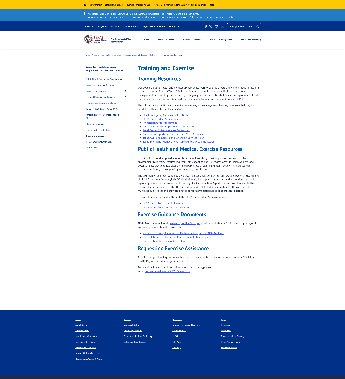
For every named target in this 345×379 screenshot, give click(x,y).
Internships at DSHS (133, 330)
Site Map (176, 347)
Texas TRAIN (237, 99)
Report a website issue (85, 347)
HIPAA (175, 336)
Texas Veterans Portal (230, 342)
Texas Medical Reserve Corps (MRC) (102, 108)
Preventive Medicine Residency (138, 336)
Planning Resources (95, 124)
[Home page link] (107, 39)
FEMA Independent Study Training (162, 119)
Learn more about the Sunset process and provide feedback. (188, 4)
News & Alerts (131, 26)
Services (145, 39)
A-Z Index (115, 26)
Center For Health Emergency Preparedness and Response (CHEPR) (126, 54)
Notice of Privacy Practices (87, 353)
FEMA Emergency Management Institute (166, 115)
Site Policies (178, 342)
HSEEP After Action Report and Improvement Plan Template (177, 237)
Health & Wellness (165, 39)
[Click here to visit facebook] (205, 27)
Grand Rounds (179, 330)
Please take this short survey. (186, 13)
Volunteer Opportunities (135, 342)
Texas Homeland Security (232, 336)
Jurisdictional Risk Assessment (160, 122)
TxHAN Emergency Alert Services (100, 141)
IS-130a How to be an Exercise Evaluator (166, 207)
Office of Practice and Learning (186, 325)
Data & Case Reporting (250, 39)
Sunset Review (82, 330)
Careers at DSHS (131, 325)
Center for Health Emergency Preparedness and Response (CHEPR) (105, 68)
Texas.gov (225, 325)
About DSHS (81, 325)
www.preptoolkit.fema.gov (185, 223)
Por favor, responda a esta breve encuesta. (214, 17)
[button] (126, 91)
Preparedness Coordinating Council (102, 102)
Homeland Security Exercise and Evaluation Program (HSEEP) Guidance (183, 233)
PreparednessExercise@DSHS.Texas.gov (167, 271)
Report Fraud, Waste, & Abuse (88, 359)
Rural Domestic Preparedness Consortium (166, 130)
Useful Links (91, 147)
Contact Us (174, 26)
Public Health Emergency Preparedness (104, 79)
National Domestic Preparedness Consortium (168, 126)
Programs (102, 26)
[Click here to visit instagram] (216, 27)
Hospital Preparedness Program (100, 97)
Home (87, 54)
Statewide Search (229, 347)
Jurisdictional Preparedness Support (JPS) (102, 116)
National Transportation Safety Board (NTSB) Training (173, 134)
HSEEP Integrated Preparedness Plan (164, 241)
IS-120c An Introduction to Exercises (164, 203)
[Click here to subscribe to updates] (222, 27)
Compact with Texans (85, 342)
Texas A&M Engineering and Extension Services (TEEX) (174, 137)
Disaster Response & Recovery (100, 85)
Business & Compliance (221, 39)
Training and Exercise (96, 135)
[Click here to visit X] (211, 27)
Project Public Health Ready (98, 129)
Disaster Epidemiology (96, 91)
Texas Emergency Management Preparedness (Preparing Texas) (178, 141)
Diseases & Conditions (192, 39)
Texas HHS (226, 330)
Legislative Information (154, 26)
